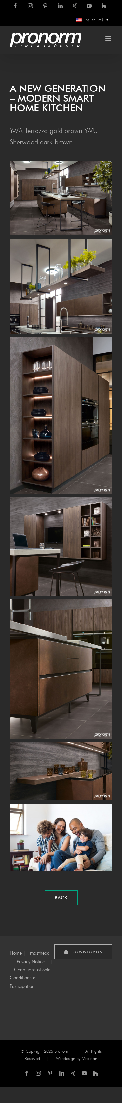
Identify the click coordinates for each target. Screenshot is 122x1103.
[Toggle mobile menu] (108, 38)
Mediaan (89, 1058)
